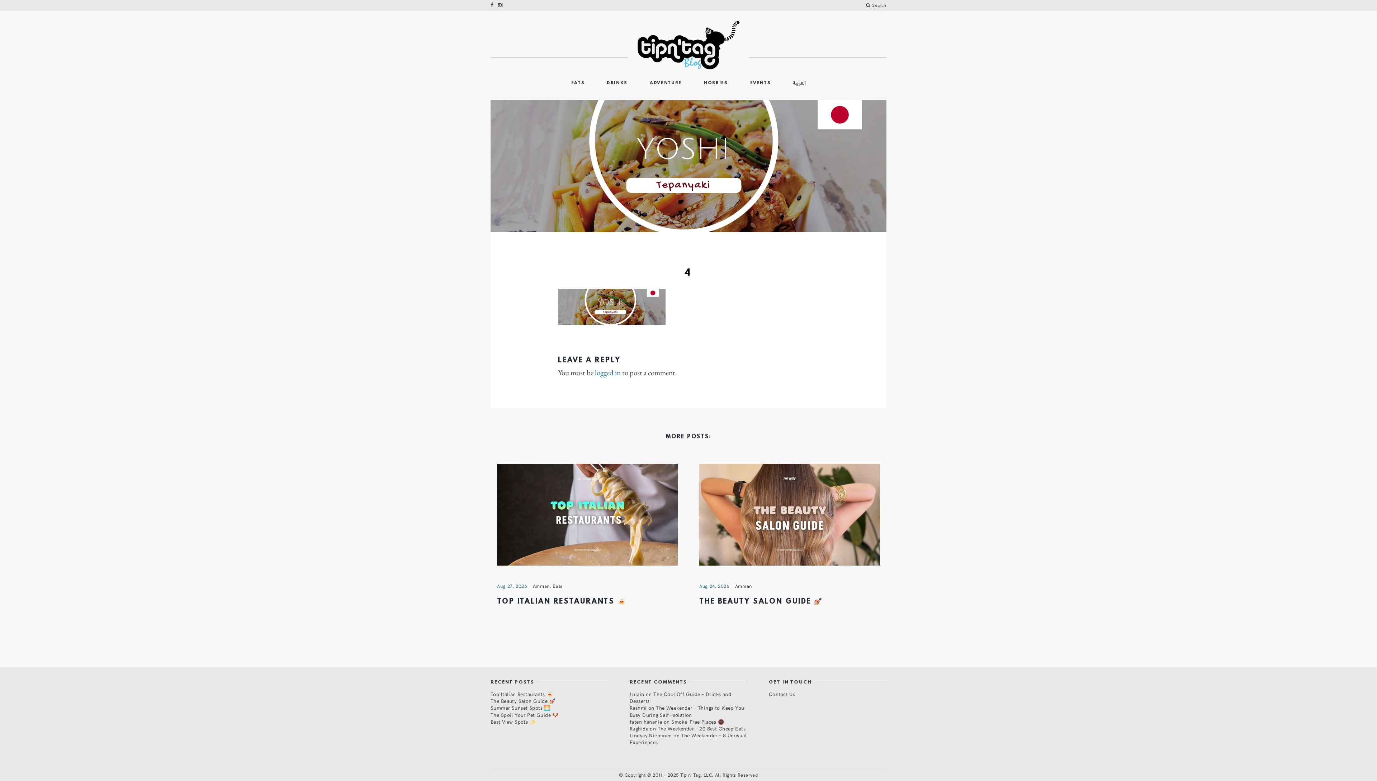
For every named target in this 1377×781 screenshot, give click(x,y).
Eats (578, 83)
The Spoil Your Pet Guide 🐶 (525, 714)
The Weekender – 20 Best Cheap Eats (702, 728)
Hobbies (716, 83)
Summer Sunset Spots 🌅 (520, 707)
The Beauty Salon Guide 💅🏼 (761, 602)
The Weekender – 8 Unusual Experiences (688, 739)
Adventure (666, 83)
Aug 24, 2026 (714, 586)
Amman (541, 586)
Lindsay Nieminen (651, 735)
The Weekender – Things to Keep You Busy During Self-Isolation (687, 711)
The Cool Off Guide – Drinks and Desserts (680, 697)
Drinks (617, 83)
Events (760, 83)
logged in (608, 373)
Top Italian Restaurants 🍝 (561, 602)
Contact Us (782, 694)
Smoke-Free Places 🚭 (697, 721)
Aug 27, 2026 (512, 586)
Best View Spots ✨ (513, 721)
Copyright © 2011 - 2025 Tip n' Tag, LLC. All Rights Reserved (691, 775)
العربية (799, 83)
